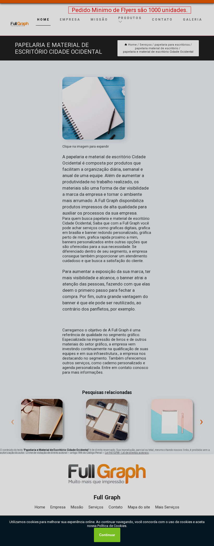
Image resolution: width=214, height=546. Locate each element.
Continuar (107, 535)
